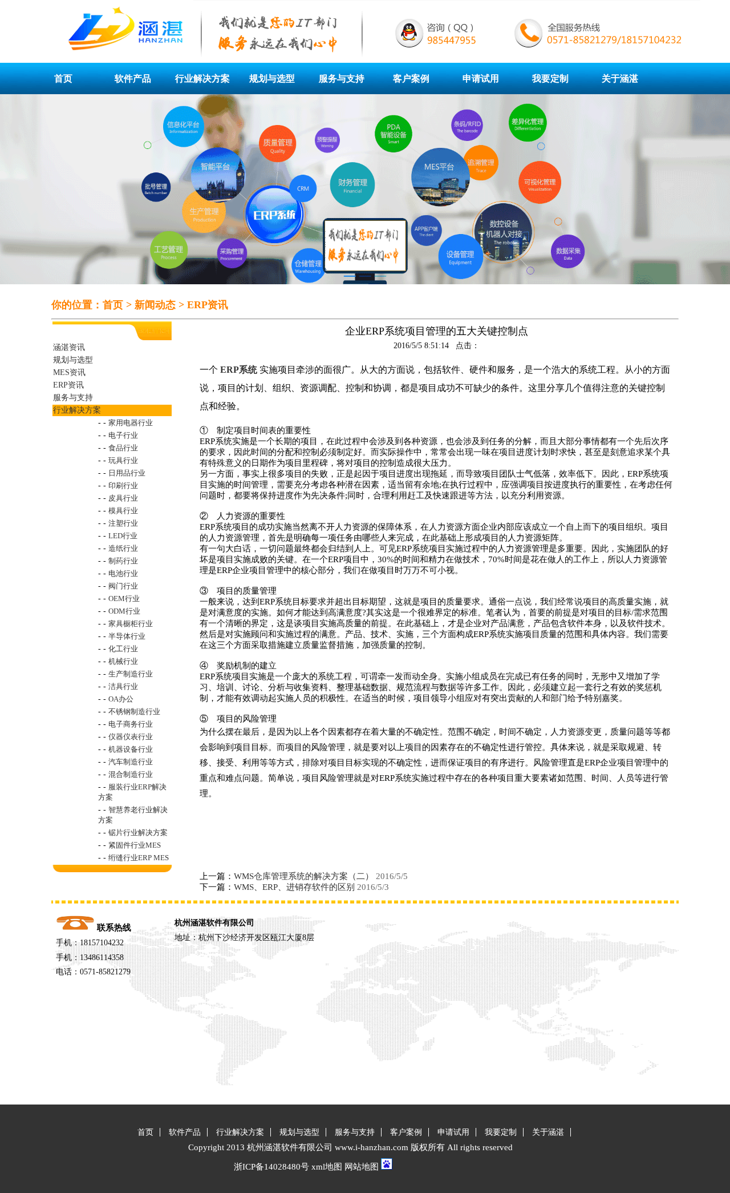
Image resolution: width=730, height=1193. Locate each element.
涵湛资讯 (69, 347)
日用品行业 (126, 473)
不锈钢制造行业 (134, 711)
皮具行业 (123, 498)
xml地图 (326, 1166)
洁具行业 (123, 686)
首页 (63, 78)
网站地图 (361, 1166)
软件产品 (133, 78)
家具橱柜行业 (130, 623)
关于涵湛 (620, 78)
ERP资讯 (207, 305)
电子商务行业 (130, 724)
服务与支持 (341, 78)
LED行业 (122, 535)
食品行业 (123, 448)
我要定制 (550, 78)
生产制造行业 (130, 674)
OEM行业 (124, 598)
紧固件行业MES (134, 845)
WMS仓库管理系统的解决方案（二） (304, 876)
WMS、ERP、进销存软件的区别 (294, 887)
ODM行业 (124, 611)
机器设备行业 (130, 749)
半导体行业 (126, 636)
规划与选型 (272, 78)
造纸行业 (123, 548)
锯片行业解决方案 (138, 832)
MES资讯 (69, 372)
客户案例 (411, 78)
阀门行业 (123, 586)
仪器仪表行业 (130, 736)
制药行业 (123, 561)
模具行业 (123, 510)
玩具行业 (123, 460)
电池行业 (123, 573)
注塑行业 (123, 523)
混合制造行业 (130, 774)
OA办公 (120, 699)
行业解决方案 (202, 78)
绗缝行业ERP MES (138, 857)
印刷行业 (123, 485)
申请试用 (481, 78)
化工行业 (123, 648)
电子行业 (123, 435)
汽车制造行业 (130, 761)
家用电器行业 (130, 422)
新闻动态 (155, 305)
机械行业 (123, 661)
